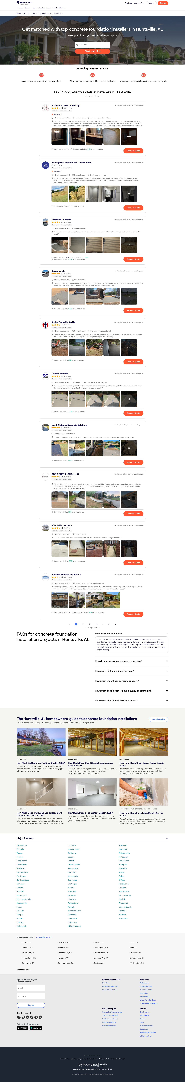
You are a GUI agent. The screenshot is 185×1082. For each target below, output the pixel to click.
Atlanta (20, 918)
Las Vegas (72, 884)
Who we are (144, 1015)
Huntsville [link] (31, 13)
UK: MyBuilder (120, 1059)
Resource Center (146, 990)
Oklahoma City (74, 926)
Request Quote (133, 151)
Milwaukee (123, 918)
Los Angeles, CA (101, 948)
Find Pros (105, 983)
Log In (151, 3)
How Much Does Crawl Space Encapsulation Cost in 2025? (90, 764)
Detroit (71, 861)
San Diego (21, 876)
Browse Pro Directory (110, 986)
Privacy (80, 1064)
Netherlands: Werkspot (106, 1059)
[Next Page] (115, 624)
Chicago (20, 922)
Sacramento (22, 872)
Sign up (31, 1005)
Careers (143, 1019)
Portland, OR (63, 958)
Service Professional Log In (112, 1012)
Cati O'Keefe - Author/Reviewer (132, 809)
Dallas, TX (134, 942)
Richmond (123, 903)
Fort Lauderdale (24, 899)
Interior (20, 8)
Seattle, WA (99, 963)
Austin (121, 872)
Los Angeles (22, 865)
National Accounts (109, 1026)
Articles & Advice (59, 8)
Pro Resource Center (110, 1019)
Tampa (20, 915)
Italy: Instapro (93, 1059)
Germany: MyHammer (79, 1059)
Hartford (20, 891)
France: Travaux (65, 1059)
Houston (122, 888)
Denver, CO (27, 948)
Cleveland (72, 918)
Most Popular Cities (25, 937)
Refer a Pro (144, 993)
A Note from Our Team (148, 1000)
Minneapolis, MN (65, 953)
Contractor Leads (109, 1022)
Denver (20, 888)
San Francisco (23, 880)
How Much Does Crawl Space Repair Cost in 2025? (141, 764)
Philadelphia (124, 853)
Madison (122, 915)
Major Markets (25, 838)
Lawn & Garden (39, 8)
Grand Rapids (74, 865)
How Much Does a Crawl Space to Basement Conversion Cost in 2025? (39, 814)
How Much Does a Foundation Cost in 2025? (90, 813)
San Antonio (124, 891)
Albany (71, 888)
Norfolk (122, 899)
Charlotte (72, 899)
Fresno (20, 857)
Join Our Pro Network (110, 1015)
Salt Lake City (125, 895)
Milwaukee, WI (28, 953)
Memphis (123, 865)
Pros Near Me (144, 997)
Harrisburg (123, 849)
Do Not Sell (94, 1064)
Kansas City (73, 876)
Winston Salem (74, 911)
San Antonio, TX (136, 958)
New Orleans (73, 849)
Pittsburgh (123, 857)
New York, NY (135, 953)
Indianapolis (22, 926)
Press (142, 1022)
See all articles (158, 719)
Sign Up (163, 3)
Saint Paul (72, 872)
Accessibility (103, 1065)
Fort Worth (124, 884)
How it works (144, 1012)
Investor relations (146, 1026)
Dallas (121, 876)
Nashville (123, 868)
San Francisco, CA (66, 963)
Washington (22, 895)
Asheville (72, 895)
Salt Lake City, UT (101, 958)
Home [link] (19, 13)
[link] (92, 108)
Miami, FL (134, 948)
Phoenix (20, 849)
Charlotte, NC (64, 942)
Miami (19, 907)
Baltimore (72, 853)
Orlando (20, 911)
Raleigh (71, 907)
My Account (144, 983)
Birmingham (22, 845)
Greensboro (73, 903)
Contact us (144, 1029)
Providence (124, 861)
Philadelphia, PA (29, 958)
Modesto (21, 868)
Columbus (72, 922)
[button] (59, 136)
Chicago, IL (99, 942)
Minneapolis (73, 868)
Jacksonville (22, 903)
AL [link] (25, 13)
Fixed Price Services (109, 990)
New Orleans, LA (101, 953)
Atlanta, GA (27, 942)
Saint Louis (72, 880)
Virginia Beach (125, 907)
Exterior (28, 8)
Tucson (20, 853)
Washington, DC (137, 963)
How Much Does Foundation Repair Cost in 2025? (141, 814)
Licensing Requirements (148, 1003)
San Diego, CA (28, 963)
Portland (123, 845)
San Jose (20, 884)
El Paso (122, 880)
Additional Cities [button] (23, 970)
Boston (71, 857)
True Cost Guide (146, 986)
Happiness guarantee (148, 1033)
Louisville (72, 845)
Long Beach (22, 861)
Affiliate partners (146, 1036)
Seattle (122, 911)
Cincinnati (72, 915)
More (49, 8)
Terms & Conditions (105, 1069)
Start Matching (92, 51)
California (86, 1064)
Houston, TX (63, 948)
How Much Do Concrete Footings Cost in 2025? (41, 763)
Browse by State (43, 937)
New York (72, 891)
